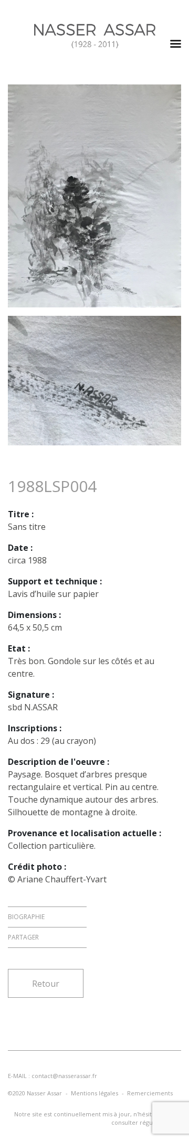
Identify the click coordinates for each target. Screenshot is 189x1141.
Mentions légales (94, 1093)
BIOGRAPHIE (26, 916)
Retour (45, 983)
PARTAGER (23, 937)
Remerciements (150, 1093)
